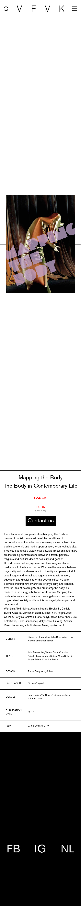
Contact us (41, 520)
